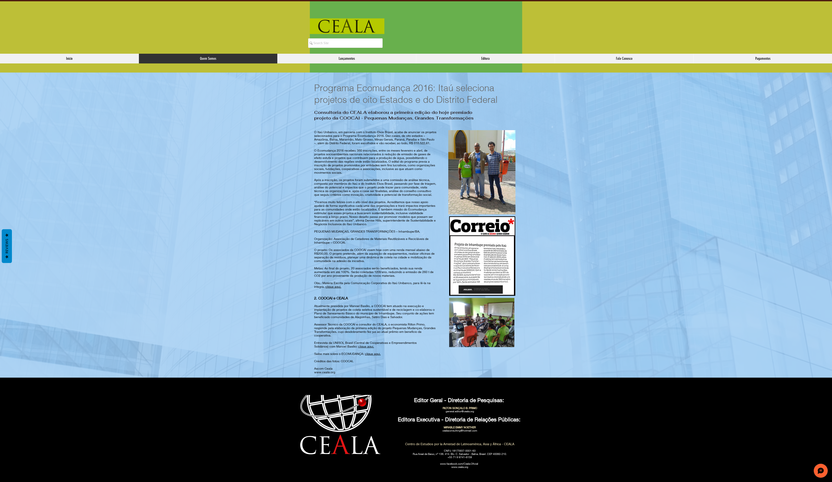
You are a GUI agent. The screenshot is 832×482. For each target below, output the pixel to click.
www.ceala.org (324, 372)
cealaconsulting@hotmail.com (459, 430)
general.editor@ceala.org (460, 411)
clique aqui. (333, 286)
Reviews (6, 246)
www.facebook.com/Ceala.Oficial (459, 463)
